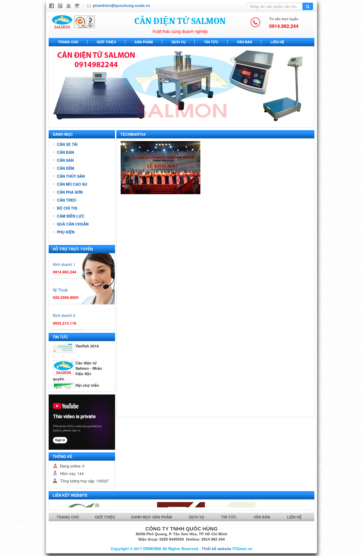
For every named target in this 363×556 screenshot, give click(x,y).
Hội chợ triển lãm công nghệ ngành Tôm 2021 (78, 376)
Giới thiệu (106, 41)
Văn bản (244, 41)
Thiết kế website (216, 548)
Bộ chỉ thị (67, 208)
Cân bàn (65, 152)
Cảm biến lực (71, 216)
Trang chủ (68, 41)
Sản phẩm (143, 41)
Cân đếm (65, 168)
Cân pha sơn (70, 192)
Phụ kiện (65, 232)
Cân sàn (65, 160)
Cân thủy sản (71, 176)
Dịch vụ (178, 41)
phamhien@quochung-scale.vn (121, 5)
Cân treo (66, 200)
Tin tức (211, 41)
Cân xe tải (67, 144)
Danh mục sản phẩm (152, 517)
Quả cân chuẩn (72, 224)
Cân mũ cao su (72, 184)
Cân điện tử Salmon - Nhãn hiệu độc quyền (77, 354)
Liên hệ (277, 41)
